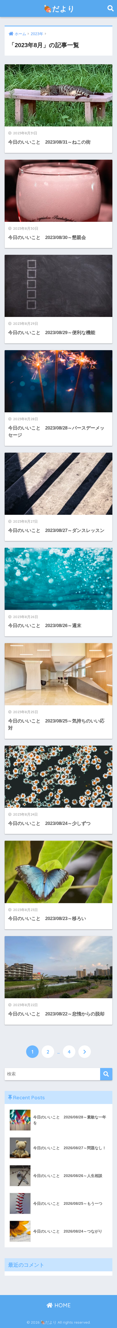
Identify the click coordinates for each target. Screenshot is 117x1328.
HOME (62, 1305)
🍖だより (59, 8)
